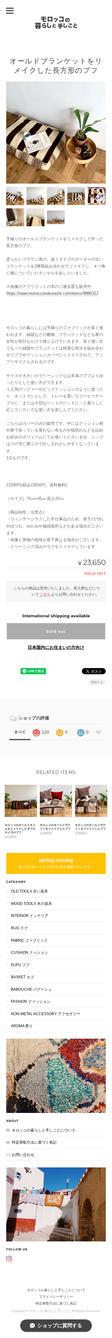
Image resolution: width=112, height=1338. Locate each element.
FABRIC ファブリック (29, 940)
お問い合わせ (23, 1155)
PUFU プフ (20, 965)
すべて (20, 732)
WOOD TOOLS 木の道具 (31, 903)
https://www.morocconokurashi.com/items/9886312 (52, 293)
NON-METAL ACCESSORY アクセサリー (45, 1014)
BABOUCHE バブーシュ (31, 989)
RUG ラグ (19, 928)
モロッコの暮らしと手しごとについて (43, 1130)
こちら (45, 594)
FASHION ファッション (30, 1001)
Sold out (56, 631)
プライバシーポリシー (56, 1296)
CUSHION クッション (29, 952)
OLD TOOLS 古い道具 (29, 891)
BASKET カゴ (22, 977)
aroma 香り (22, 1026)
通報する (97, 682)
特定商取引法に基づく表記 (34, 1142)
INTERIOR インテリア (29, 916)
